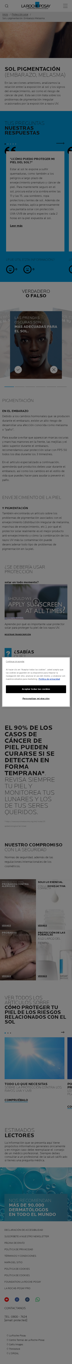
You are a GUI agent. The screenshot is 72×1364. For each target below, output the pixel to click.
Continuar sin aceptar (15, 662)
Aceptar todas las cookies (36, 689)
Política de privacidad (49, 679)
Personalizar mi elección (36, 698)
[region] (36, 682)
